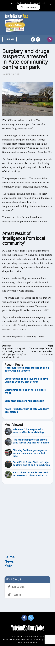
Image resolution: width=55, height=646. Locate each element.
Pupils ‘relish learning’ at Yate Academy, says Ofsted (27, 410)
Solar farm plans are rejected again (24, 400)
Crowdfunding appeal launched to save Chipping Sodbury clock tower (26, 380)
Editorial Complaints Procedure (17, 639)
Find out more (28, 7)
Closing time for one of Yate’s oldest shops (25, 391)
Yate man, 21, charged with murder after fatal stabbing (28, 430)
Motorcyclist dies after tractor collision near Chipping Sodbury (27, 369)
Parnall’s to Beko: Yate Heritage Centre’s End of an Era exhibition (31, 463)
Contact (38, 639)
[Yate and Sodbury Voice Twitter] (38, 39)
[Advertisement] (27, 513)
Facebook (18, 587)
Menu (10, 39)
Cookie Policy (30, 642)
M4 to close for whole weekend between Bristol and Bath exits (30, 474)
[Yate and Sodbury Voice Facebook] (33, 39)
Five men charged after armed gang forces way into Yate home (31, 441)
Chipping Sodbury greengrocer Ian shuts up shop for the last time (30, 453)
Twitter (17, 594)
